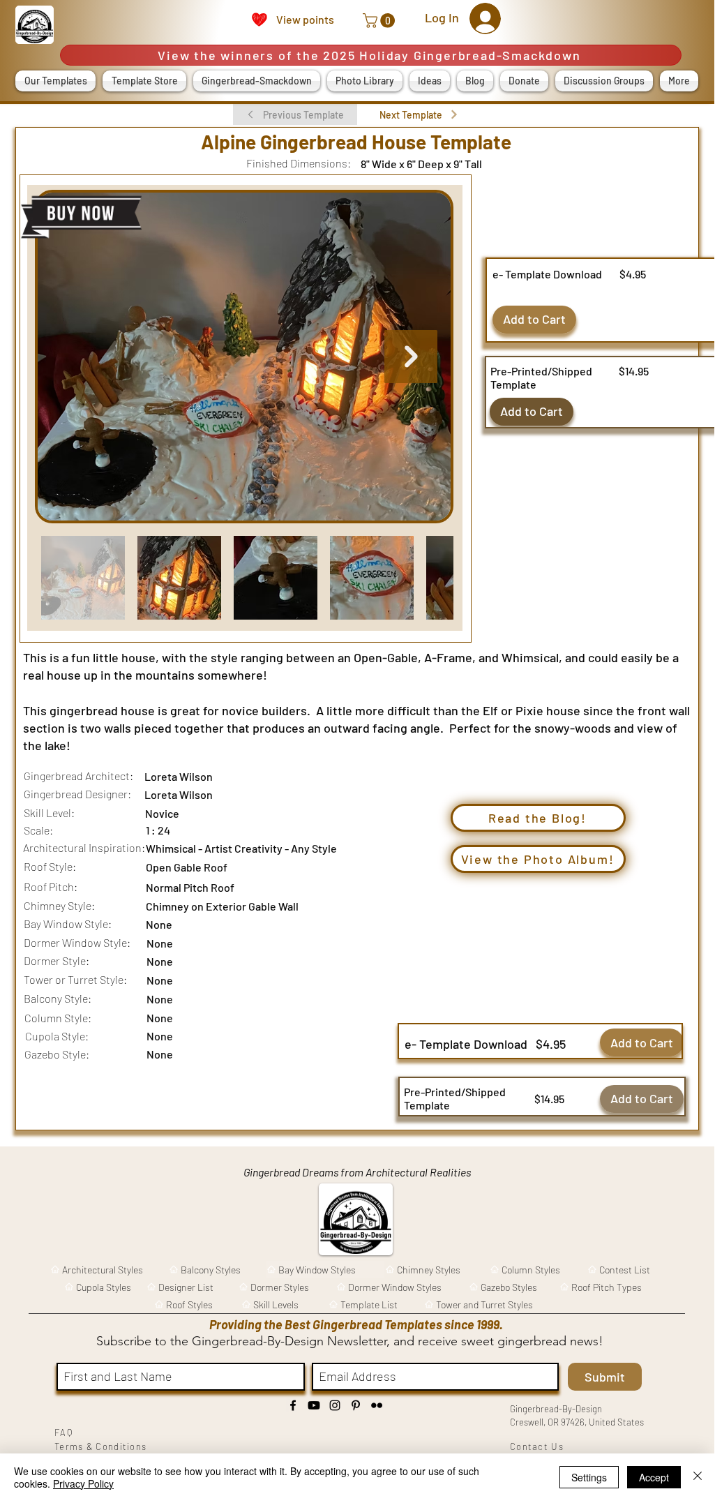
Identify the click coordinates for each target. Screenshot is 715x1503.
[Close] (697, 1477)
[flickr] (377, 1405)
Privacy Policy (83, 1483)
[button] (380, 20)
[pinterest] (356, 1405)
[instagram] (335, 1405)
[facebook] (293, 1405)
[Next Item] (410, 356)
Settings (589, 1477)
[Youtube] (314, 1405)
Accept (654, 1477)
